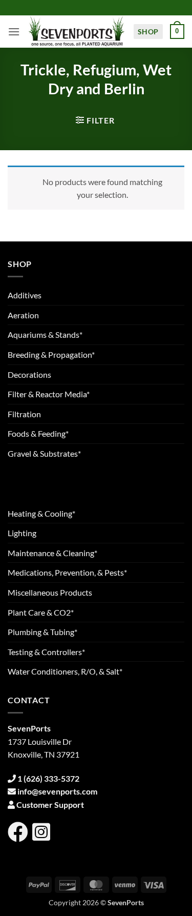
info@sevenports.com (57, 791)
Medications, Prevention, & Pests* (67, 572)
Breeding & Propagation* (51, 354)
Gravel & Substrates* (44, 453)
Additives (24, 295)
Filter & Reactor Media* (49, 394)
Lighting (22, 533)
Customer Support (50, 804)
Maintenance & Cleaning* (52, 553)
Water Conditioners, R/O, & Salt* (65, 671)
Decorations (29, 374)
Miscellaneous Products (50, 592)
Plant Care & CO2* (41, 612)
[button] (14, 31)
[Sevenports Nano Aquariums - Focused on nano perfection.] (76, 31)
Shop (148, 31)
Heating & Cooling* (41, 513)
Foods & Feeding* (38, 433)
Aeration (23, 315)
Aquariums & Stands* (45, 334)
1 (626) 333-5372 (48, 778)
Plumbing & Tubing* (42, 632)
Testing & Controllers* (46, 652)
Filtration (24, 414)
